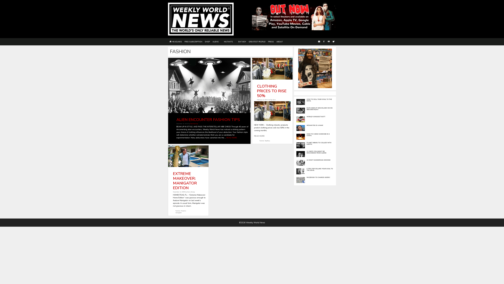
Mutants (183, 211)
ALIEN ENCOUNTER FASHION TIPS (208, 119)
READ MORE (231, 137)
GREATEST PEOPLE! (257, 41)
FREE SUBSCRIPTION (193, 41)
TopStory (267, 141)
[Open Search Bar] (314, 41)
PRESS (271, 41)
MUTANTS (228, 41)
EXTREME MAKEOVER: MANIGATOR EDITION (185, 181)
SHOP (207, 41)
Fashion (261, 141)
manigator (178, 213)
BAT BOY (242, 41)
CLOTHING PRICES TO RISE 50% (272, 91)
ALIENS (215, 41)
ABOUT (279, 41)
